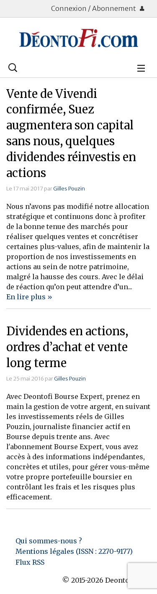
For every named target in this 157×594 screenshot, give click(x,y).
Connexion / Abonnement (94, 8)
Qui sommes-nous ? (48, 541)
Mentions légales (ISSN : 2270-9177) (74, 551)
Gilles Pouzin (69, 188)
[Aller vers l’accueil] (78, 38)
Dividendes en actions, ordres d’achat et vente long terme (67, 347)
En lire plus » (29, 297)
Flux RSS (29, 562)
